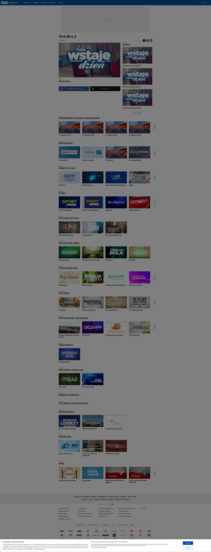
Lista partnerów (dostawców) (98, 547)
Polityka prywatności (39, 549)
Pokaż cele (188, 547)
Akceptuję (188, 543)
